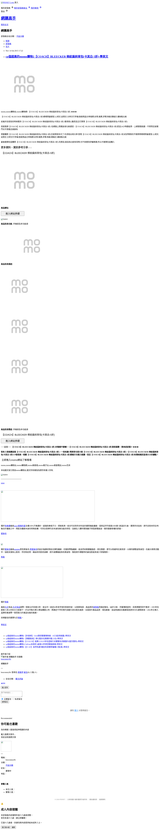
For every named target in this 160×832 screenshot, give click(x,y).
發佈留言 (5, 702)
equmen (17, 549)
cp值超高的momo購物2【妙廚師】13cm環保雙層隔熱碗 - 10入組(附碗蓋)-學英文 (38, 636)
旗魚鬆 (96, 607)
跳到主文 (4, 25)
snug (2, 483)
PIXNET (62, 799)
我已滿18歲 (6, 827)
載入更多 (5, 687)
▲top (3, 683)
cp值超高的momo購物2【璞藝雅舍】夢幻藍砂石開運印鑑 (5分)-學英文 (34, 639)
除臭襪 (7, 526)
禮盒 (20, 618)
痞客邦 (20, 672)
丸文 (6, 607)
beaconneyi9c (6, 659)
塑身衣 (4, 534)
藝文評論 (19, 679)
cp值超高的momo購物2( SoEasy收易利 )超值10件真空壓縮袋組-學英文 (34, 644)
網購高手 (8, 18)
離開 (13, 827)
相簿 (7, 41)
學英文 (4, 625)
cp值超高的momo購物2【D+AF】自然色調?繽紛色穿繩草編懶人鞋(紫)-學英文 (37, 647)
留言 (26, 672)
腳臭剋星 (22, 526)
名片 (7, 47)
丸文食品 (16, 607)
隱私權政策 (93, 799)
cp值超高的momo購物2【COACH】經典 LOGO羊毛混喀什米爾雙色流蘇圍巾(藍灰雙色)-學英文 (45, 641)
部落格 (8, 44)
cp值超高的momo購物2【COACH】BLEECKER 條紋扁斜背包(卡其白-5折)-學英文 (57, 56)
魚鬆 (3, 557)
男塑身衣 (33, 549)
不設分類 (20, 36)
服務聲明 (102, 799)
